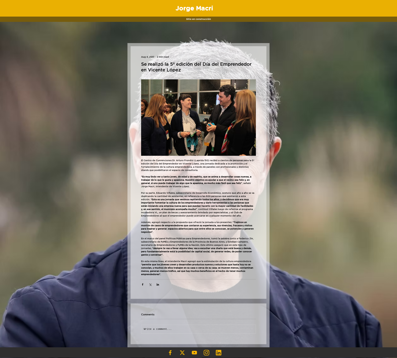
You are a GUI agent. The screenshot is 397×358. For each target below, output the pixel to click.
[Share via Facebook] (142, 284)
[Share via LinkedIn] (157, 284)
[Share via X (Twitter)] (150, 284)
